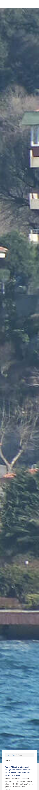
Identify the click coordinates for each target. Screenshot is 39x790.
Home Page (11, 755)
